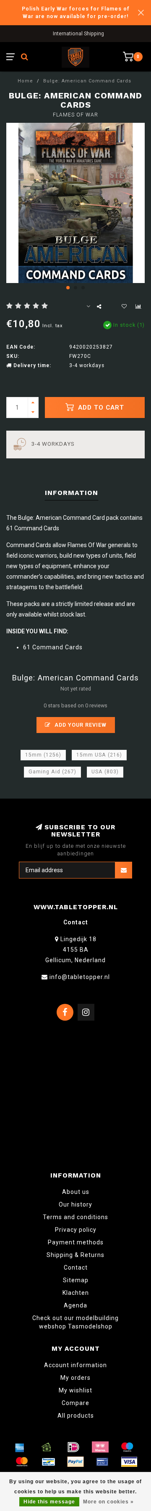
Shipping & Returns (75, 1255)
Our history (75, 1204)
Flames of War (75, 115)
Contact (76, 1267)
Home (25, 81)
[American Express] (19, 1447)
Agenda (75, 1305)
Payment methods (76, 1242)
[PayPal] (75, 1461)
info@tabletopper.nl (79, 977)
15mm (43, 755)
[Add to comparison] (138, 306)
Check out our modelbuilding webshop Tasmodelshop (75, 1322)
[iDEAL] (73, 1447)
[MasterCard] (21, 1461)
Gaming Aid (52, 772)
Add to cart (100, 407)
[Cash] (46, 1447)
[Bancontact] (48, 1461)
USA (105, 772)
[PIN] (102, 1461)
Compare (75, 1403)
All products (75, 1415)
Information (71, 493)
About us (75, 1191)
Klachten (75, 1292)
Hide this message (49, 1502)
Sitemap (76, 1280)
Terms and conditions (75, 1217)
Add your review (80, 725)
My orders (75, 1377)
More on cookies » (108, 1502)
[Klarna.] (100, 1447)
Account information (75, 1365)
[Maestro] (127, 1447)
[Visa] (129, 1461)
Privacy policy (75, 1229)
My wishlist (75, 1390)
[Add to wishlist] (124, 306)
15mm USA (99, 755)
